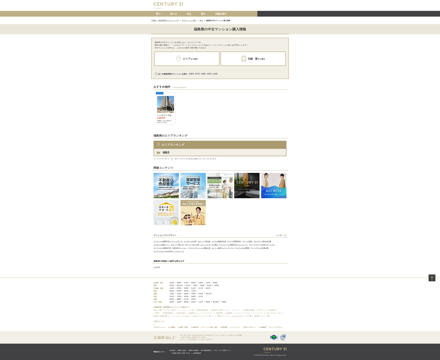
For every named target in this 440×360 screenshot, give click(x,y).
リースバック (258, 313)
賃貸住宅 (196, 327)
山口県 (200, 296)
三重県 (193, 291)
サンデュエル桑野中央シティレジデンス (168, 241)
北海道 (172, 283)
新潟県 (186, 288)
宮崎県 (208, 302)
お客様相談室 (197, 353)
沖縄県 (224, 302)
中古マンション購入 (189, 20)
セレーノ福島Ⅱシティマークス (223, 248)
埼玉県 (188, 285)
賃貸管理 (219, 313)
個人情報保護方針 (206, 350)
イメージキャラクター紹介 (179, 316)
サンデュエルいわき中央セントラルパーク (169, 251)
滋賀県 (186, 294)
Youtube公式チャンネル (240, 316)
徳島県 (172, 299)
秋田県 (209, 74)
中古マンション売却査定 (266, 310)
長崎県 (186, 302)
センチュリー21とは (242, 313)
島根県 (193, 296)
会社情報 (172, 350)
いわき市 (157, 267)
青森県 (191, 74)
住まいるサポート (250, 327)
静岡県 (179, 291)
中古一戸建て (171, 310)
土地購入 (173, 327)
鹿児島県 (216, 302)
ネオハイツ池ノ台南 (192, 245)
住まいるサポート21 (273, 313)
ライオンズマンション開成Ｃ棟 (199, 248)
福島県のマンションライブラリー (201, 313)
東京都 (172, 285)
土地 (192, 310)
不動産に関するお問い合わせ (181, 353)
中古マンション (160, 327)
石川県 (200, 288)
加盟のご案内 (182, 350)
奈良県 (200, 294)
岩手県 (197, 74)
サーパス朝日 (247, 241)
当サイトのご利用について (222, 350)
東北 (201, 20)
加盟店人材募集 (159, 316)
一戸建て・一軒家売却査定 (163, 313)
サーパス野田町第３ (234, 241)
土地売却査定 (181, 313)
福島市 (166, 152)
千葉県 (195, 285)
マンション (183, 310)
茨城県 (202, 285)
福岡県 (172, 302)
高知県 (193, 299)
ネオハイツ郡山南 (204, 241)
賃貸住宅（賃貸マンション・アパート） (225, 310)
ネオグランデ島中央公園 (262, 241)
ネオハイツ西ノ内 (177, 245)
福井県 (208, 288)
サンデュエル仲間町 (242, 248)
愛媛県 (179, 299)
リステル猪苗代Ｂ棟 (219, 241)
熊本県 (193, 302)
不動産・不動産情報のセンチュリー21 (165, 20)
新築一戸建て (158, 310)
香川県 (186, 299)
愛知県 (172, 291)
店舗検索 (229, 313)
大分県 (200, 302)
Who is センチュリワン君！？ (203, 316)
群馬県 (216, 285)
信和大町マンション (179, 248)
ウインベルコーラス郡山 (209, 245)
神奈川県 (180, 285)
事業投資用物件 (202, 310)
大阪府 (172, 294)
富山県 (193, 288)
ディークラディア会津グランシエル (262, 245)
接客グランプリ (222, 316)
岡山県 (172, 296)
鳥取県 (186, 296)
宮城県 (203, 74)
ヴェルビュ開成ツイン (162, 245)
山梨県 (172, 288)
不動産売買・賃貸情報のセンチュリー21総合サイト (172, 307)
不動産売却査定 (249, 310)
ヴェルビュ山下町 (190, 241)
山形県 (215, 74)
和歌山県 (209, 294)
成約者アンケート (260, 316)
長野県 (179, 288)
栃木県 (209, 285)
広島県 (179, 296)
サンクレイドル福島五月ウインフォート (233, 245)
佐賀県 (179, 302)
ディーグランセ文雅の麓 (259, 248)
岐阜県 (186, 291)
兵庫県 (193, 294)
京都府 (179, 294)
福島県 (215, 283)
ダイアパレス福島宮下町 (162, 248)
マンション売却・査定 (210, 327)
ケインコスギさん (276, 327)
